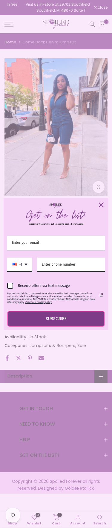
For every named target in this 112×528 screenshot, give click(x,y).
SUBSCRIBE (56, 319)
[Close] (101, 205)
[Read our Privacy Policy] (101, 295)
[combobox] (19, 265)
